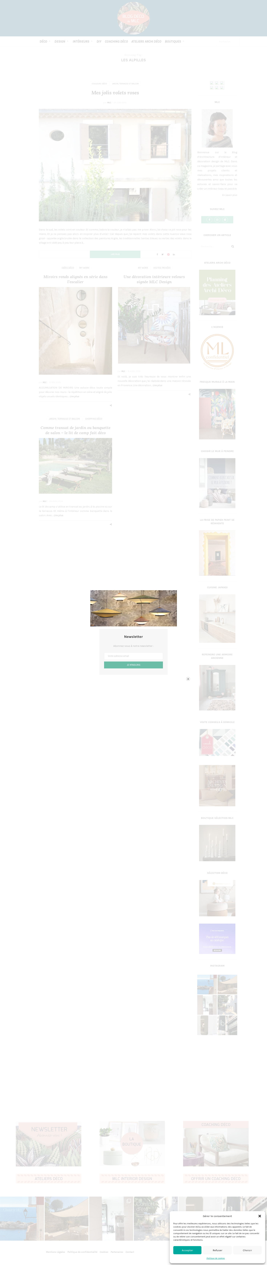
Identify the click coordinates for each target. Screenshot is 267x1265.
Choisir (247, 1250)
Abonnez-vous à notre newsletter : (133, 646)
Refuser (217, 1250)
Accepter (187, 1250)
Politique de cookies (216, 1258)
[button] (260, 1216)
